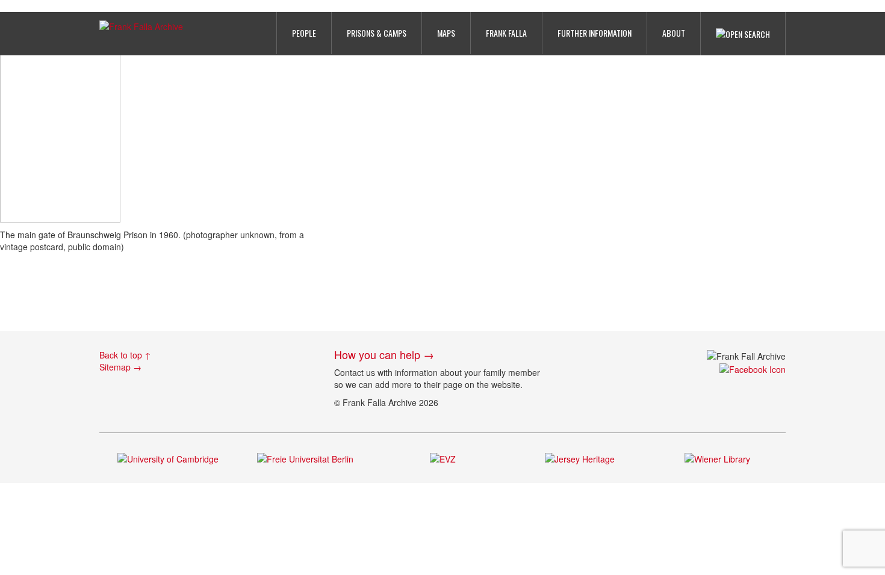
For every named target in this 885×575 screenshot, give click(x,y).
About (673, 32)
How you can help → (384, 354)
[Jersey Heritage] (580, 457)
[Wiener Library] (717, 457)
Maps (446, 32)
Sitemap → (120, 367)
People (304, 32)
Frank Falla (506, 32)
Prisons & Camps (376, 32)
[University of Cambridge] (168, 457)
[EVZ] (443, 457)
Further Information (594, 32)
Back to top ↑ (125, 355)
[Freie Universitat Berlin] (305, 457)
